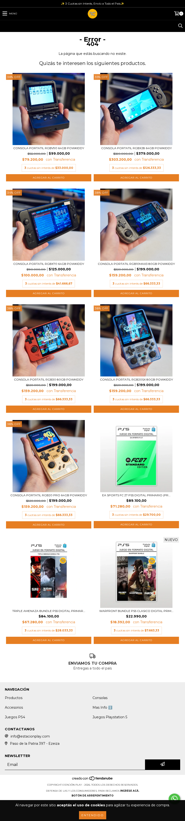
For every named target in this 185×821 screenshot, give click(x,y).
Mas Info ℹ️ (102, 707)
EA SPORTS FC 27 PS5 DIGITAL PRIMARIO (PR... (136, 495)
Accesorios (14, 707)
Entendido (92, 815)
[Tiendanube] (93, 780)
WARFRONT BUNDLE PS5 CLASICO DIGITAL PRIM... (136, 611)
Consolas (99, 698)
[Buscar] (180, 26)
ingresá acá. (129, 790)
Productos (13, 698)
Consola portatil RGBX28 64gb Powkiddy (136, 148)
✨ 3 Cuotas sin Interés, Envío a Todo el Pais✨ (92, 3)
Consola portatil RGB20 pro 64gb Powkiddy (48, 495)
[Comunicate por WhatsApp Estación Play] (174, 799)
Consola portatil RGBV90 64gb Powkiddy (48, 148)
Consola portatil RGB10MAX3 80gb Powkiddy (136, 264)
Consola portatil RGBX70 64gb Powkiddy (48, 264)
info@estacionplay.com (30, 736)
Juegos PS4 (15, 717)
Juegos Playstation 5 (109, 717)
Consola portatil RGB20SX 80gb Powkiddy (136, 379)
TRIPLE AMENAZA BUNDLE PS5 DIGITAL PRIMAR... (48, 611)
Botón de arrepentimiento (92, 795)
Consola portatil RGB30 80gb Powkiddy (48, 379)
